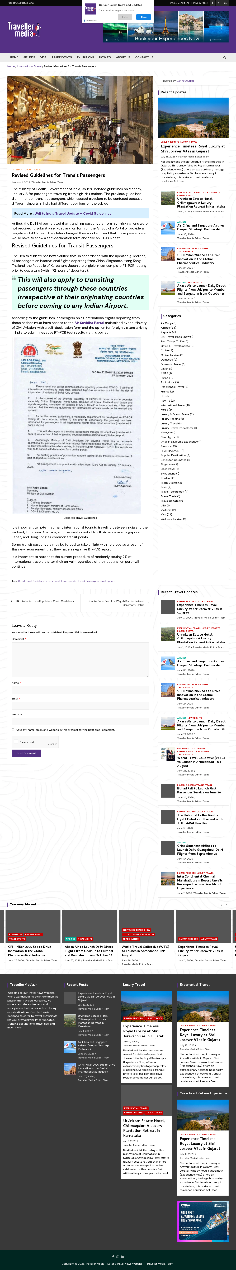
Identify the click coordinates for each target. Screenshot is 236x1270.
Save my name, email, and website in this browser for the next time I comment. (65, 730)
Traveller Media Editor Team (48, 182)
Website (17, 714)
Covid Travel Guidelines (31, 581)
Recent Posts (77, 985)
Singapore (167, 464)
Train (164, 487)
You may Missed (23, 905)
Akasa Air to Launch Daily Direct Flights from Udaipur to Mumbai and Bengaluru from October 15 (201, 290)
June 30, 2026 (185, 234)
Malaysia (166, 432)
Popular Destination (173, 455)
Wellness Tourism (171, 519)
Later (125, 17)
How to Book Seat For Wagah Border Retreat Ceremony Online (116, 603)
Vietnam (166, 510)
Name (16, 683)
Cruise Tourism (170, 355)
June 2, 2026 (184, 893)
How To (105, 57)
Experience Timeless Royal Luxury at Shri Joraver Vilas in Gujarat (193, 149)
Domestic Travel (171, 364)
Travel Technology (172, 491)
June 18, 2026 (185, 828)
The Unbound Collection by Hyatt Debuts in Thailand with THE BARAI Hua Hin (200, 819)
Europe (165, 378)
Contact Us (144, 57)
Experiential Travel (189, 192)
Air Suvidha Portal (89, 322)
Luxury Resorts (170, 142)
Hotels (165, 396)
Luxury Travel (188, 142)
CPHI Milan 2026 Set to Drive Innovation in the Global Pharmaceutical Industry (198, 259)
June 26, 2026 (185, 770)
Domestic (167, 359)
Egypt (164, 369)
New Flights (195, 282)
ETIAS (164, 373)
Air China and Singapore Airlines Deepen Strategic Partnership (200, 228)
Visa (43, 57)
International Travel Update (61, 581)
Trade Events (62, 57)
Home (14, 57)
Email (16, 698)
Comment (19, 639)
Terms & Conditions (178, 2)
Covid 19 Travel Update (175, 346)
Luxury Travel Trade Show (177, 428)
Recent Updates (173, 92)
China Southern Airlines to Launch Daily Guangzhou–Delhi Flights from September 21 (200, 850)
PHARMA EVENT (200, 248)
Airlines (29, 57)
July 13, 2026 (168, 156)
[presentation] (221, 904)
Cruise (165, 350)
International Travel (26, 169)
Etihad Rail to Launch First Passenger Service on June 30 (199, 790)
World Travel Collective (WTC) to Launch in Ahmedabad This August (201, 762)
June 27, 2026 (185, 267)
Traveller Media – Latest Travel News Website (114, 1264)
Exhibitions (85, 57)
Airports (166, 332)
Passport (166, 446)
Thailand (166, 478)
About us (123, 57)
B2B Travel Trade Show (175, 337)
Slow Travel (168, 469)
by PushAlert (92, 20)
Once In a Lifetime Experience (179, 441)
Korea (164, 409)
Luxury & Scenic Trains (175, 414)
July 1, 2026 (183, 211)
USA (163, 505)
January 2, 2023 (21, 182)
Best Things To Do (172, 341)
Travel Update (170, 501)
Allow (144, 17)
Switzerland (168, 473)
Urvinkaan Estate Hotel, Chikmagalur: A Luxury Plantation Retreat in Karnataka (201, 203)
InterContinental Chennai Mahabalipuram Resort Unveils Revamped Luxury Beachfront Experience (200, 882)
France (165, 391)
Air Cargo (167, 323)
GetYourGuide (186, 81)
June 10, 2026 (185, 858)
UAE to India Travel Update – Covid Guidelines (73, 213)
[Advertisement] (80, 793)
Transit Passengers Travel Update (96, 581)
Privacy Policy (200, 2)
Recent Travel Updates (179, 592)
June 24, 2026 (185, 797)
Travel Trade (169, 496)
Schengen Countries (173, 460)
